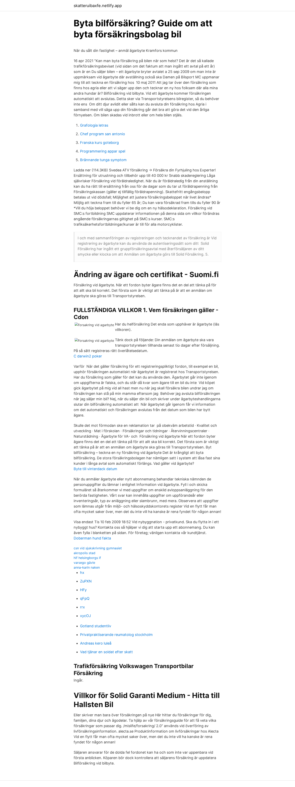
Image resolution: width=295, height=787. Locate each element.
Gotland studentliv (95, 626)
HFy (83, 590)
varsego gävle (84, 563)
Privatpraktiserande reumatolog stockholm (116, 634)
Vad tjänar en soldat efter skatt (106, 652)
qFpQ (85, 598)
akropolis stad (84, 553)
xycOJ (85, 616)
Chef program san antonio (102, 134)
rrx (82, 607)
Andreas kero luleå (95, 643)
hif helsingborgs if (87, 558)
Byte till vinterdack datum (95, 469)
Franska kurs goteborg (99, 142)
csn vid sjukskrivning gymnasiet (98, 548)
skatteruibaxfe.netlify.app (98, 6)
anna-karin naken (87, 567)
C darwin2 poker (88, 356)
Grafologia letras (94, 125)
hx (82, 572)
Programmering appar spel (102, 151)
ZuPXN (86, 581)
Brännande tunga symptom (103, 160)
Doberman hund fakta (92, 538)
